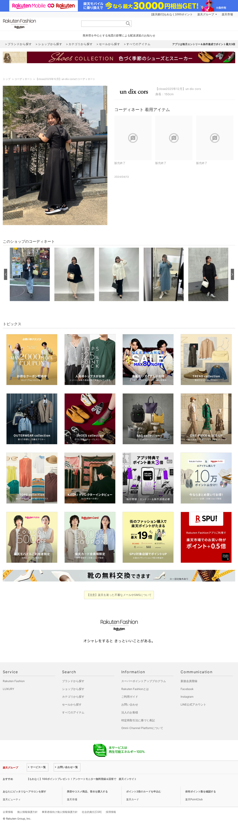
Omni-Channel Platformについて (142, 728)
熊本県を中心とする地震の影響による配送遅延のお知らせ (119, 35)
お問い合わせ (129, 704)
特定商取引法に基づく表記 (138, 720)
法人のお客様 (129, 712)
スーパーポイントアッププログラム (143, 681)
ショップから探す (73, 689)
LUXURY (8, 689)
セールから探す (72, 704)
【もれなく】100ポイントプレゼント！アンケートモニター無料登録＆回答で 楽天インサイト (82, 779)
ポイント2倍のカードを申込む (143, 791)
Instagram (187, 696)
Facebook (187, 689)
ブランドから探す (73, 681)
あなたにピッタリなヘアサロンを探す (24, 791)
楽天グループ (205, 14)
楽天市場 (227, 14)
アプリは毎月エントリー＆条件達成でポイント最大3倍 (203, 44)
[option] (30, 274)
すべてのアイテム (73, 712)
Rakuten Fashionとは (135, 689)
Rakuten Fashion (39, 24)
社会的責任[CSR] (92, 812)
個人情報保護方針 (27, 812)
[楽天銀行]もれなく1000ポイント (172, 14)
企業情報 (8, 812)
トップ (7, 79)
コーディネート (23, 79)
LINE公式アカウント (193, 704)
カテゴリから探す (73, 696)
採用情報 (111, 812)
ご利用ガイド (129, 696)
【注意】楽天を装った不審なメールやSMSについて (119, 595)
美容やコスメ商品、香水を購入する (87, 791)
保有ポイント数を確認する (200, 791)
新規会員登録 (189, 681)
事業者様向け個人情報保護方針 (60, 812)
